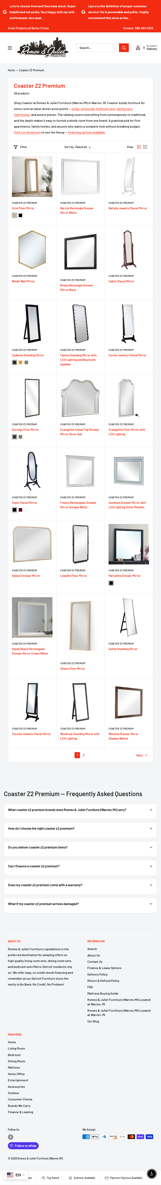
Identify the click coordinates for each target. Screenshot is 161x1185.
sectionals (87, 109)
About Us (93, 955)
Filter (23, 147)
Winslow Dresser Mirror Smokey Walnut (124, 736)
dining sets (124, 109)
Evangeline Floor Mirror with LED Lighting (127, 432)
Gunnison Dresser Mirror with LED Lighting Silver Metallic (127, 505)
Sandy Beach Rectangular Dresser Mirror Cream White (30, 651)
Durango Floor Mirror (25, 429)
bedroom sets (105, 109)
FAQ (90, 987)
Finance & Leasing (20, 1112)
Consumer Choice (20, 1099)
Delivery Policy (97, 974)
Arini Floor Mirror (23, 208)
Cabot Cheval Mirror (121, 281)
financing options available (86, 132)
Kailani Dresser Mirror (26, 575)
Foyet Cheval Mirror (24, 502)
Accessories (16, 1086)
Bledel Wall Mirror (23, 281)
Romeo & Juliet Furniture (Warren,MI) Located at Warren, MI (119, 1002)
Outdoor (13, 1093)
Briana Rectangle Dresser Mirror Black (76, 287)
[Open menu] (10, 47)
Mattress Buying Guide (102, 993)
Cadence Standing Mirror (28, 355)
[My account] (138, 48)
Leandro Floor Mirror (73, 575)
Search (92, 949)
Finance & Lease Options (104, 968)
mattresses (22, 114)
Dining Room (16, 1061)
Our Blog (93, 1021)
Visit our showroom (27, 132)
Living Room (16, 1048)
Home (11, 70)
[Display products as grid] (139, 147)
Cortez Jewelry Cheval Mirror (127, 355)
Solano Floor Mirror (72, 668)
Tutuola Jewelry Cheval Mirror (31, 734)
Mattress (14, 1067)
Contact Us (94, 961)
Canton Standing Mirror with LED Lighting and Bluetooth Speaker (78, 359)
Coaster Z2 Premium (31, 70)
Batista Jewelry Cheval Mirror (128, 208)
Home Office (16, 1074)
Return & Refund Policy (103, 980)
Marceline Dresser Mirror (125, 575)
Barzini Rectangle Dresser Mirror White (77, 210)
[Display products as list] (145, 147)
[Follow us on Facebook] (10, 1137)
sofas (75, 109)
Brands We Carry (19, 1105)
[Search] (124, 47)
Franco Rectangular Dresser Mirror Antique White (78, 505)
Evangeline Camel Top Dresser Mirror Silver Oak (79, 432)
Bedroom (14, 1055)
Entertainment (18, 1080)
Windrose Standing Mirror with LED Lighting (80, 736)
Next (139, 755)
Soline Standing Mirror (123, 649)
